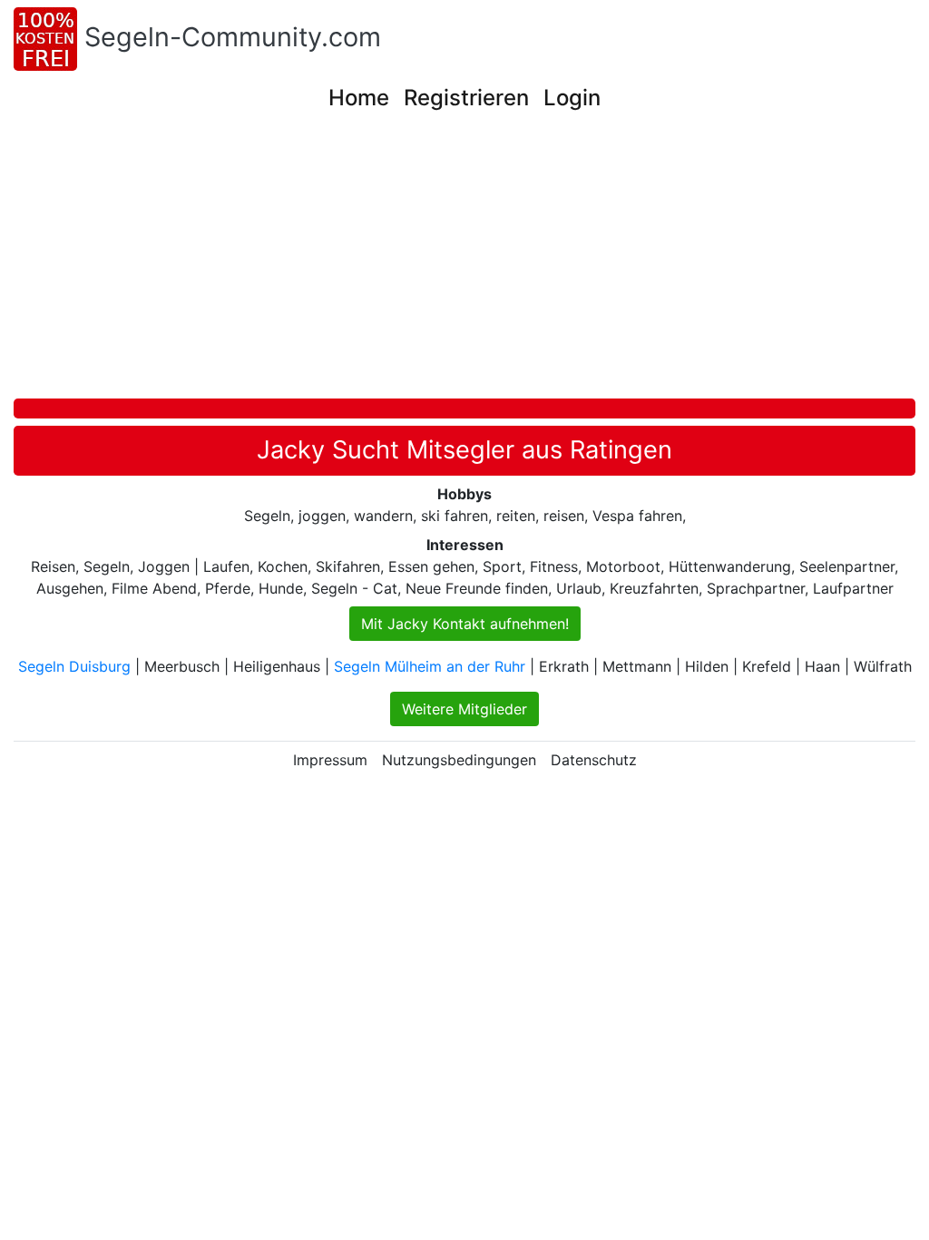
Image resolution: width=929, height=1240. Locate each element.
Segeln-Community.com (232, 37)
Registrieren (466, 97)
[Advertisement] (471, 262)
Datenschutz (594, 760)
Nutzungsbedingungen (459, 760)
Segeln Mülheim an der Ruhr (429, 666)
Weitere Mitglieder (464, 709)
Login (572, 97)
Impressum (330, 760)
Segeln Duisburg (74, 666)
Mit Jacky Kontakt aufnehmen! (465, 624)
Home (358, 97)
